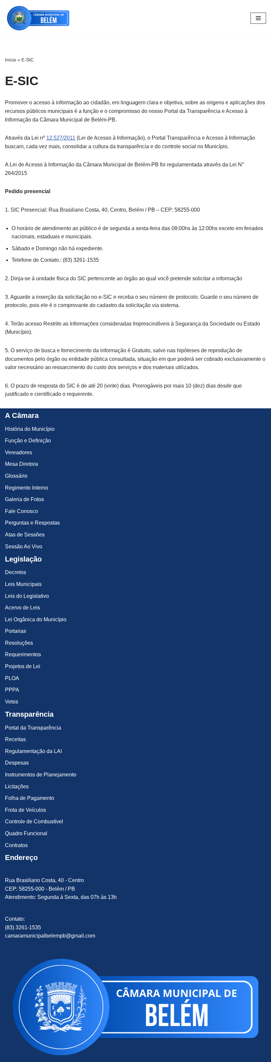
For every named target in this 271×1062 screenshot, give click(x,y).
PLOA (12, 678)
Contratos (16, 845)
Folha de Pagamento (29, 798)
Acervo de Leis (22, 607)
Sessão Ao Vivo (23, 546)
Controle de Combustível (34, 821)
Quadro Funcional (26, 833)
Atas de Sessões (25, 534)
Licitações (17, 786)
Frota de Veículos (25, 810)
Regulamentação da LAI (33, 751)
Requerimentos (23, 654)
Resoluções (19, 643)
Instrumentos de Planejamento (40, 774)
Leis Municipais (23, 584)
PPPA (12, 690)
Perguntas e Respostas (32, 523)
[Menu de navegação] (258, 18)
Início (10, 59)
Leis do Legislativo (27, 596)
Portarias (15, 631)
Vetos (11, 701)
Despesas (17, 763)
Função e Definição (28, 440)
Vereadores (18, 452)
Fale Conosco (21, 511)
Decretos (15, 572)
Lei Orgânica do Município (35, 619)
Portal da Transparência (33, 728)
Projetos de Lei (22, 666)
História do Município (30, 429)
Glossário (16, 476)
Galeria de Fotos (24, 499)
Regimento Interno (26, 488)
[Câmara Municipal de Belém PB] (38, 18)
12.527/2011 (60, 138)
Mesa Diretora (21, 464)
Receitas (15, 739)
